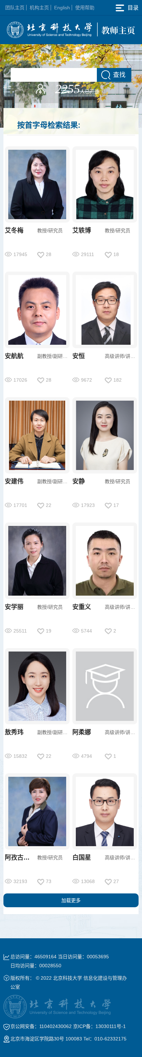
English (62, 7)
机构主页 (39, 7)
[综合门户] (71, 29)
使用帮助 (84, 7)
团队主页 (14, 7)
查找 (119, 74)
